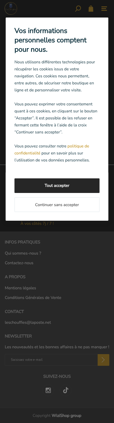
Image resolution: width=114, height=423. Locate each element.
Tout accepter (57, 185)
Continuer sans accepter (57, 205)
